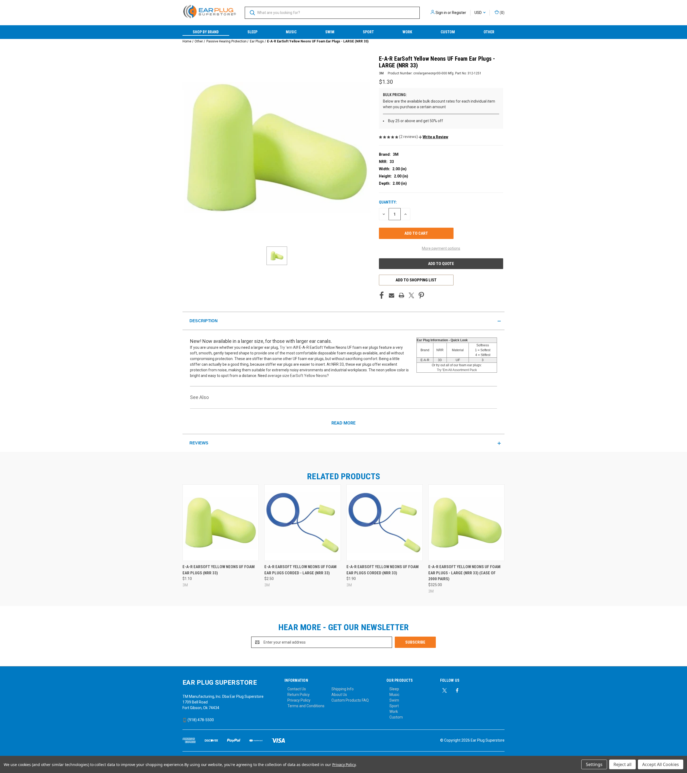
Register (459, 12)
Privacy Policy (298, 700)
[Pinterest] (421, 295)
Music (291, 32)
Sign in (441, 12)
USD (478, 12)
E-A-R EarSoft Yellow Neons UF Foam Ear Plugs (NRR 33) (218, 569)
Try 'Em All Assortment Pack (457, 370)
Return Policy (298, 694)
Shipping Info (342, 689)
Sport (368, 32)
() (502, 12)
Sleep (252, 32)
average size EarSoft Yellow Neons (297, 375)
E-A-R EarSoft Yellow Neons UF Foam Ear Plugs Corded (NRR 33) (382, 569)
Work (407, 32)
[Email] (391, 295)
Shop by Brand (206, 32)
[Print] (401, 295)
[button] (433, 137)
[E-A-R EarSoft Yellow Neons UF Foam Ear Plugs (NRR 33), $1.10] (221, 522)
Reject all (622, 764)
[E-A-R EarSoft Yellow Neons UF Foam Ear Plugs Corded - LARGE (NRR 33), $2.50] (302, 522)
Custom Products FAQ (350, 700)
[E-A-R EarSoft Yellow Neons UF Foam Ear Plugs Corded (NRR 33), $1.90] (385, 522)
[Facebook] (381, 295)
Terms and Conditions (305, 706)
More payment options (441, 248)
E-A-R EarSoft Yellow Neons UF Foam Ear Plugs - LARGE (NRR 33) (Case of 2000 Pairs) (464, 572)
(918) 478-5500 (200, 720)
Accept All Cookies (660, 764)
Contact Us (296, 689)
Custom (448, 32)
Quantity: (388, 202)
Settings (594, 764)
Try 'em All (288, 347)
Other (489, 32)
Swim (329, 32)
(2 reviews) (409, 137)
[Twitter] (411, 295)
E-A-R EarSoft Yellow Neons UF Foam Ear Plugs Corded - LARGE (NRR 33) (300, 569)
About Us (339, 694)
